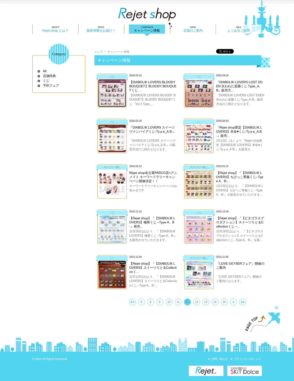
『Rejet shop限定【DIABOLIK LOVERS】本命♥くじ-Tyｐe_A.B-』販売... (239, 131)
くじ (46, 80)
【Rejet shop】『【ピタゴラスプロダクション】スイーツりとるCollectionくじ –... (240, 222)
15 (215, 302)
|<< (132, 302)
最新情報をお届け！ (101, 30)
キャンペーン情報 (147, 30)
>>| (242, 302)
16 (224, 302)
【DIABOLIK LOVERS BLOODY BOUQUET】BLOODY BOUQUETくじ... (152, 86)
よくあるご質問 (238, 30)
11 (178, 302)
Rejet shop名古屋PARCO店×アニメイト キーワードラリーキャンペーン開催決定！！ (153, 177)
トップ (98, 51)
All (44, 71)
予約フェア (51, 85)
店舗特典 (49, 76)
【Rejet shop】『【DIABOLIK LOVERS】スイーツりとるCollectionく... (153, 268)
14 (205, 302)
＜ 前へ (141, 302)
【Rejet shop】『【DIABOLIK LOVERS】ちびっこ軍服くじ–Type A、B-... (239, 177)
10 (169, 302)
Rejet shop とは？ (55, 30)
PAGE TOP (260, 318)
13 (196, 302)
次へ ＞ (233, 302)
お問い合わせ (219, 359)
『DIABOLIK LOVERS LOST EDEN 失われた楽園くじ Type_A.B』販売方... (239, 86)
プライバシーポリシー (247, 359)
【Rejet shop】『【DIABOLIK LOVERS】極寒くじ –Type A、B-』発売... (152, 222)
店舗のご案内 (193, 30)
